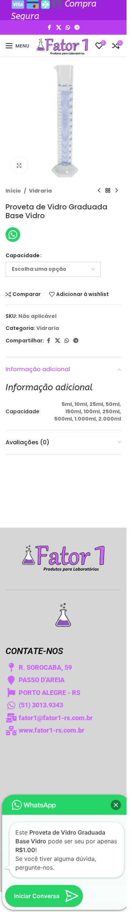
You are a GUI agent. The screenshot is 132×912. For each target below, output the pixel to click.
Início (13, 190)
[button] (116, 805)
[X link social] (58, 28)
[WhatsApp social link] (67, 28)
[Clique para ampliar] (19, 165)
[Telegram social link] (77, 28)
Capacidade (23, 255)
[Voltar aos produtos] (107, 190)
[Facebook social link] (49, 28)
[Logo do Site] (62, 45)
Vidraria (40, 190)
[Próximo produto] (116, 190)
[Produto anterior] (99, 190)
